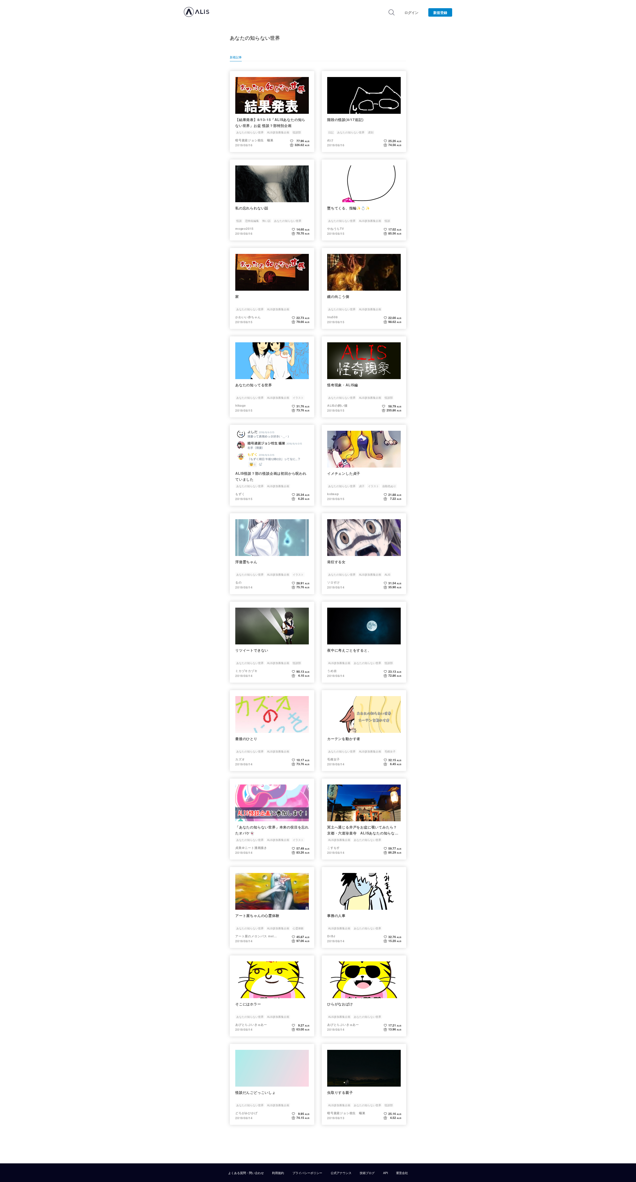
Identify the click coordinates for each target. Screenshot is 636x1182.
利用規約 (278, 1173)
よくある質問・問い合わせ (246, 1173)
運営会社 (402, 1173)
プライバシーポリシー (307, 1173)
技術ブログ (367, 1173)
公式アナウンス (341, 1173)
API (385, 1173)
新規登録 (440, 12)
